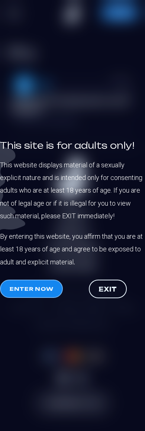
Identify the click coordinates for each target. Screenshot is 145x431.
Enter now (31, 289)
